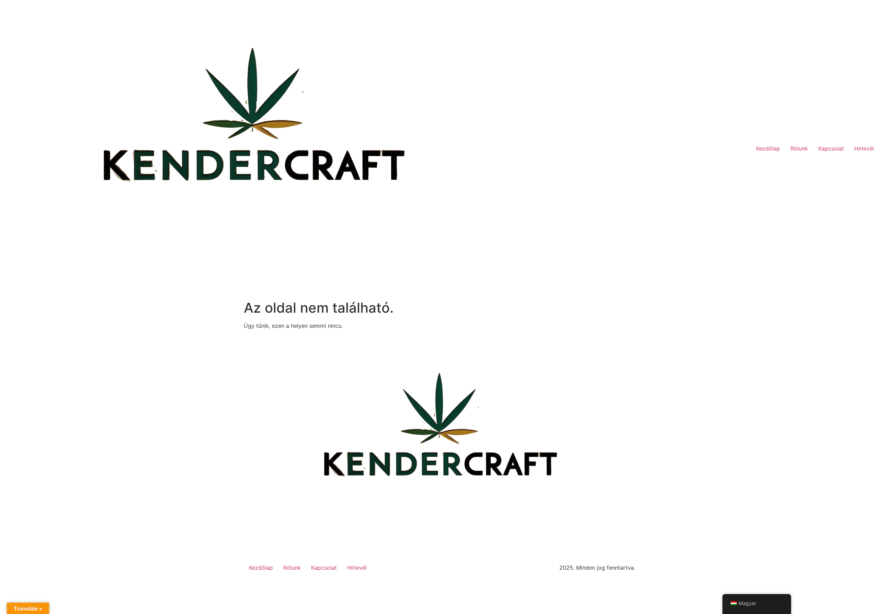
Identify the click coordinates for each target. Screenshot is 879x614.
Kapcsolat (831, 148)
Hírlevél (864, 148)
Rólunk (799, 148)
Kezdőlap (768, 148)
